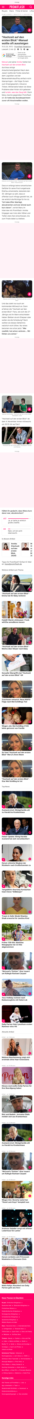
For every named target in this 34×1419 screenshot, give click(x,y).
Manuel (5, 62)
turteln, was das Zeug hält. (16, 92)
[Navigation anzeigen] (3, 7)
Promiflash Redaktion (22, 47)
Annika (19, 62)
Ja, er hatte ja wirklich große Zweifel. (17, 521)
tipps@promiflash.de (13, 564)
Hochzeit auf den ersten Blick (14, 65)
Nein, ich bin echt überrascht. (15, 532)
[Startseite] (17, 7)
